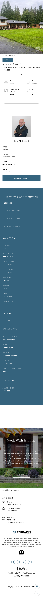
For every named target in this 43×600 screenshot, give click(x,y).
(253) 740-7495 (12, 510)
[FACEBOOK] (13, 562)
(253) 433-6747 (8, 157)
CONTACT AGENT (21, 178)
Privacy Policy (30, 587)
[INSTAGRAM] (19, 562)
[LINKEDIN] (24, 562)
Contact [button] (21, 475)
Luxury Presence (21, 576)
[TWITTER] (30, 562)
